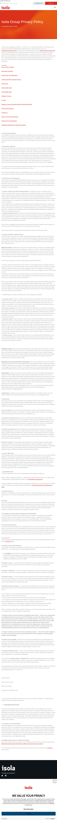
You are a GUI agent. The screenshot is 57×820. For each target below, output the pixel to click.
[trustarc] (52, 818)
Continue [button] (28, 814)
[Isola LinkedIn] (5, 775)
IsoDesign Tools (39, 3)
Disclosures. (4, 83)
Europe (15, 3)
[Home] (5, 7)
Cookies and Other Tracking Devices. (11, 79)
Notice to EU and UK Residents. (9, 116)
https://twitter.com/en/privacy (35, 479)
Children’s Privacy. (6, 96)
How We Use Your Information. (9, 75)
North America (5, 3)
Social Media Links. (6, 92)
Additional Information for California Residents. (13, 125)
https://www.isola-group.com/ (9, 50)
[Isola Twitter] (2, 775)
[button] (54, 781)
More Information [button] (29, 809)
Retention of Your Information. (9, 121)
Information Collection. (7, 71)
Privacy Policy (28, 805)
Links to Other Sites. (6, 87)
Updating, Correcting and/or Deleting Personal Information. (16, 104)
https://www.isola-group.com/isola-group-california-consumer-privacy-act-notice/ (22, 743)
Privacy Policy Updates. (7, 67)
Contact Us (51, 3)
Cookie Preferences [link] (5, 0)
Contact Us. (4, 112)
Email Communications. (7, 108)
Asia (11, 3)
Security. (3, 100)
